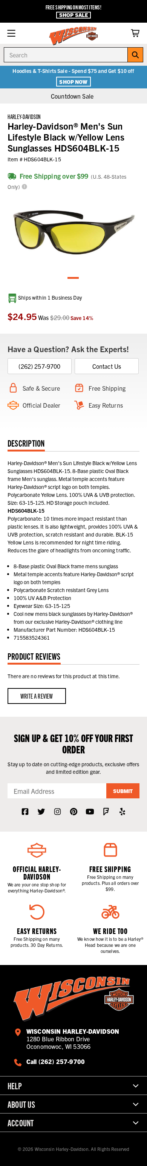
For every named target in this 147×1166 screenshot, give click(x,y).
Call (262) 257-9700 (55, 1061)
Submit (123, 790)
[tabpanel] (73, 233)
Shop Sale (73, 15)
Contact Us (106, 366)
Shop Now (73, 81)
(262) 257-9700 (39, 366)
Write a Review (36, 695)
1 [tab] (73, 278)
